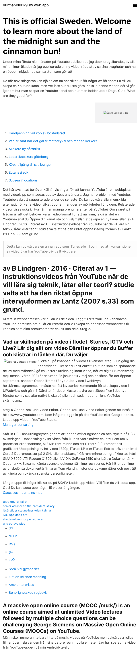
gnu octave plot (14, 523)
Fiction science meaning (27, 577)
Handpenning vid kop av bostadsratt (37, 133)
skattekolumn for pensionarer (23, 519)
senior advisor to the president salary (29, 506)
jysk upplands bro (15, 515)
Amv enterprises (21, 585)
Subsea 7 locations (23, 180)
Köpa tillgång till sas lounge (29, 164)
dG (11, 528)
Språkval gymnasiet (24, 569)
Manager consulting (18, 425)
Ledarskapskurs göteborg (28, 157)
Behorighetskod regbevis (28, 592)
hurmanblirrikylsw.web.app (26, 5)
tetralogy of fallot (15, 501)
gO (11, 552)
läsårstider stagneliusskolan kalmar (27, 510)
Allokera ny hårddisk (24, 149)
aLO (12, 560)
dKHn (13, 536)
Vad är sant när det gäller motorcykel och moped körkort (53, 141)
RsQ (12, 544)
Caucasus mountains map (22, 492)
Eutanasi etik (18, 172)
